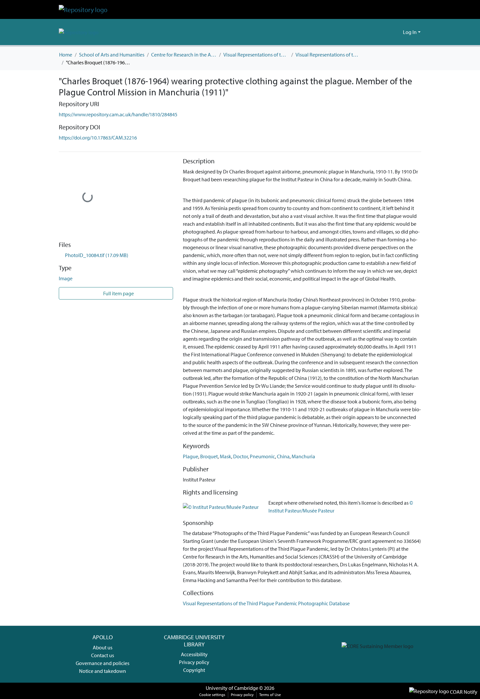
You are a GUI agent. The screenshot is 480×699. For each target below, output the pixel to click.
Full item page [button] (118, 293)
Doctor (240, 456)
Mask (225, 456)
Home (65, 54)
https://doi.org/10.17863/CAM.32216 (98, 137)
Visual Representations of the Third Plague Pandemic (256, 54)
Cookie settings (212, 694)
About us (102, 647)
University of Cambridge (232, 688)
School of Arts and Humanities (111, 54)
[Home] (83, 9)
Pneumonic (262, 456)
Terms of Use (270, 694)
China (283, 456)
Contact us (102, 655)
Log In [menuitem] (410, 32)
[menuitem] (397, 32)
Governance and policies (102, 663)
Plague (190, 456)
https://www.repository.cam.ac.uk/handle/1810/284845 (118, 114)
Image (65, 278)
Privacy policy (194, 662)
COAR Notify (463, 692)
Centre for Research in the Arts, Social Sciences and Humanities (183, 54)
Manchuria (303, 456)
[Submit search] (387, 32)
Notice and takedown (102, 671)
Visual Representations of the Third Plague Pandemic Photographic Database (328, 54)
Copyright (194, 670)
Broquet (209, 456)
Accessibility (194, 654)
